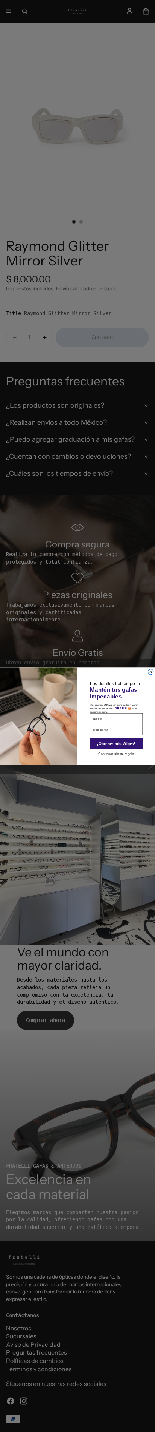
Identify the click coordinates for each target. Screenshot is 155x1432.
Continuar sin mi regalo (116, 753)
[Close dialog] (150, 671)
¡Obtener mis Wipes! (116, 743)
